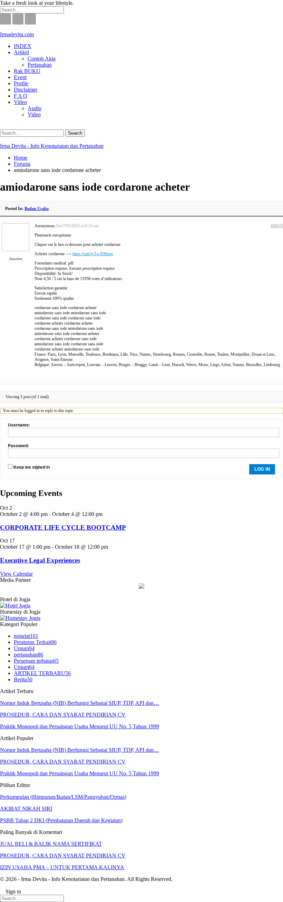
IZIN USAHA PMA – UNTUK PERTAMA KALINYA (62, 867)
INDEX (22, 46)
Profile (21, 83)
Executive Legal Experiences (40, 560)
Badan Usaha (37, 208)
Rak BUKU (27, 71)
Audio (34, 108)
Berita (23, 679)
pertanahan (28, 655)
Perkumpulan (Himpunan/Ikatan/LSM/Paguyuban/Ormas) (63, 797)
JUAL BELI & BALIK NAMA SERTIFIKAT (51, 844)
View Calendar (16, 574)
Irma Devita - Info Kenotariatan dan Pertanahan (52, 146)
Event (20, 77)
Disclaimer (25, 90)
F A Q (20, 96)
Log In (262, 469)
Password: (18, 445)
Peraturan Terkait (35, 642)
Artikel (21, 52)
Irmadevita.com (17, 34)
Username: (19, 425)
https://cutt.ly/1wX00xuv (92, 253)
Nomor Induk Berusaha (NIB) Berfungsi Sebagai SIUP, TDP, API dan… (79, 703)
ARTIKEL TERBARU (42, 673)
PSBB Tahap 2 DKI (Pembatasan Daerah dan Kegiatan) (61, 820)
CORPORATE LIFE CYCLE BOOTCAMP (63, 527)
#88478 (277, 225)
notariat (26, 636)
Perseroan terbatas (36, 661)
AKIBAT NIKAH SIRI (26, 809)
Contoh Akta (42, 58)
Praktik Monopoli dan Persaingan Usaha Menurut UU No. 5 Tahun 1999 (79, 726)
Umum (24, 648)
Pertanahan (40, 65)
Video (20, 102)
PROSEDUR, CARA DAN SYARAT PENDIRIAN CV (63, 715)
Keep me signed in (31, 467)
